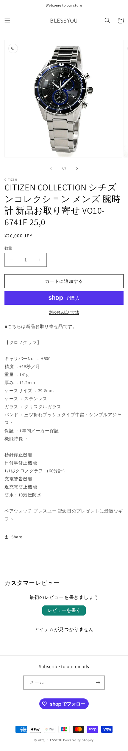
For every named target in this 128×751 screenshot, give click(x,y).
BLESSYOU (54, 740)
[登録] (97, 683)
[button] (7, 20)
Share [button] (16, 536)
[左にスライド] (50, 168)
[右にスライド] (77, 168)
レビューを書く (64, 610)
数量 (8, 248)
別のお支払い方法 (64, 312)
